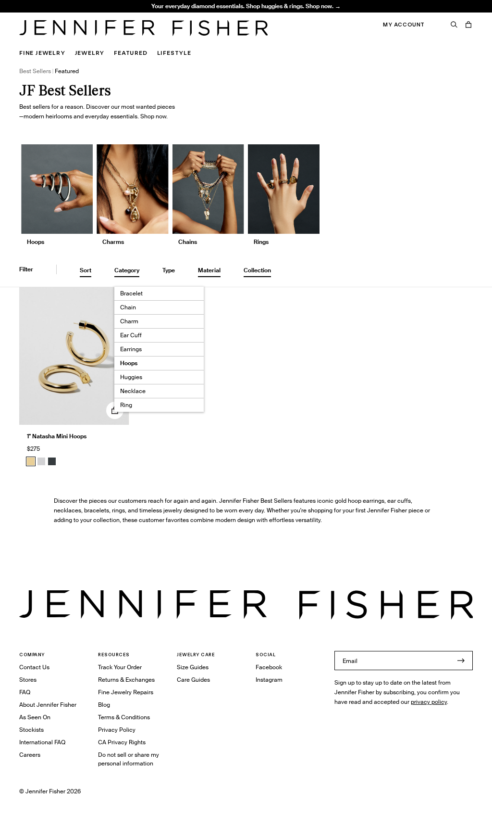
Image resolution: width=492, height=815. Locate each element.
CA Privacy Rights (122, 742)
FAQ (24, 692)
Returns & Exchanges (126, 679)
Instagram (269, 679)
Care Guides (193, 679)
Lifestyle (174, 52)
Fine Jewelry (42, 52)
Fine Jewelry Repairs (125, 692)
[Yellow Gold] (31, 461)
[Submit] (460, 660)
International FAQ (42, 742)
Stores (28, 679)
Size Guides (193, 667)
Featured (130, 52)
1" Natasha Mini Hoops (56, 436)
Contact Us (34, 667)
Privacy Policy (116, 729)
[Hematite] (52, 461)
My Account (404, 24)
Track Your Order (120, 667)
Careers (29, 754)
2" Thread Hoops (145, 17)
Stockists (31, 729)
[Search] (454, 24)
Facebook (269, 667)
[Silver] (41, 461)
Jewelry (90, 52)
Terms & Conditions (124, 717)
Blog (104, 704)
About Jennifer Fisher (47, 704)
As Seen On (34, 717)
